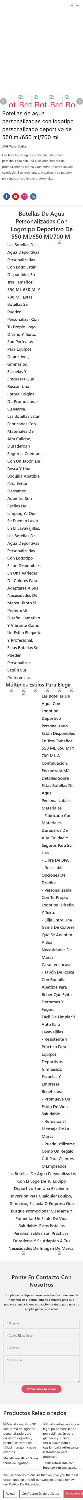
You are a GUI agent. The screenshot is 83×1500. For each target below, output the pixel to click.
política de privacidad (25, 1484)
